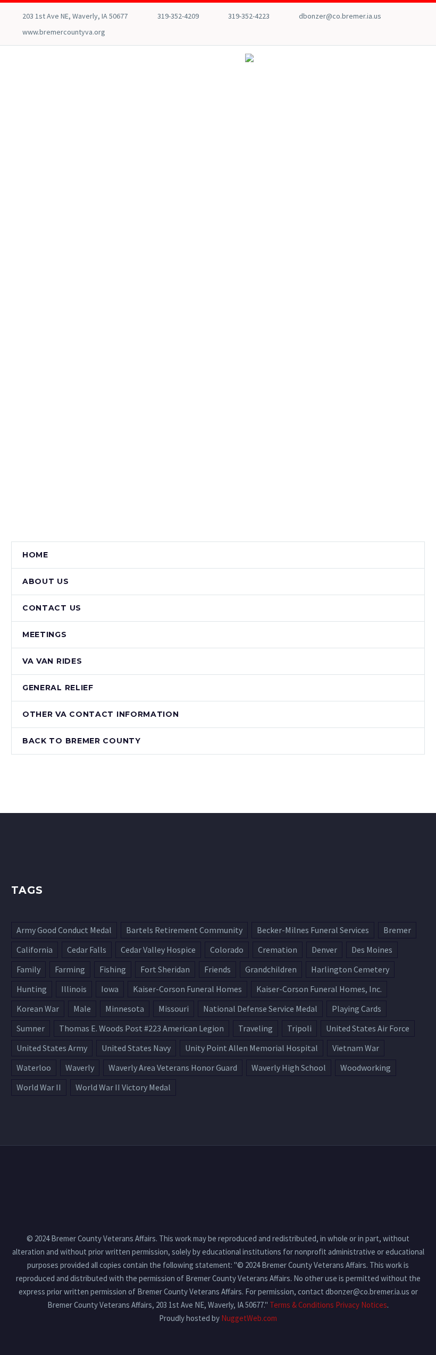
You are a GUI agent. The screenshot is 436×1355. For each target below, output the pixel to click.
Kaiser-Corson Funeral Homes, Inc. (319, 989)
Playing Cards (356, 1008)
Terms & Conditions (302, 1305)
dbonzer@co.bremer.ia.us (340, 16)
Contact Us (51, 608)
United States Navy (136, 1048)
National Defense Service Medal (260, 1008)
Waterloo (33, 1067)
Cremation (277, 949)
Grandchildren (271, 969)
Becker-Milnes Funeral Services (313, 930)
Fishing (112, 969)
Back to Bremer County (81, 741)
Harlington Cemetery (350, 969)
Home (35, 555)
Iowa (110, 989)
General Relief (58, 687)
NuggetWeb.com (249, 1318)
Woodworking (365, 1067)
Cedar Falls (86, 949)
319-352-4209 (178, 16)
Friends (217, 969)
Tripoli (299, 1028)
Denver (324, 949)
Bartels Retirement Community (184, 930)
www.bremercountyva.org (63, 32)
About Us (45, 581)
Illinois (74, 989)
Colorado (227, 949)
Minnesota (124, 1008)
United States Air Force (367, 1028)
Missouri (173, 1008)
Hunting (31, 989)
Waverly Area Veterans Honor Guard (172, 1067)
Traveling (255, 1028)
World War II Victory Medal (123, 1087)
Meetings (44, 634)
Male (82, 1008)
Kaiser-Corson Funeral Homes (187, 989)
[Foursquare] (16, 32)
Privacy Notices (361, 1305)
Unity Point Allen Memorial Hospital (251, 1048)
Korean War (37, 1008)
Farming (70, 969)
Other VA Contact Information (100, 714)
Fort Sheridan (165, 969)
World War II (38, 1087)
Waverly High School (288, 1067)
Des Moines (371, 949)
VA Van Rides (52, 661)
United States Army (51, 1048)
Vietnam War (355, 1048)
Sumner (30, 1028)
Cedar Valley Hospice (158, 949)
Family (28, 969)
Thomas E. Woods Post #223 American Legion (141, 1028)
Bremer (397, 930)
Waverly (79, 1067)
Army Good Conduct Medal (64, 930)
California (34, 949)
